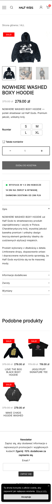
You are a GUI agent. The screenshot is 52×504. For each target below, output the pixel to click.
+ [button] (41, 150)
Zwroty (6, 282)
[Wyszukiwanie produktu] (11, 7)
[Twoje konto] (41, 7)
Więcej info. (41, 491)
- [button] (10, 150)
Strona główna (10, 25)
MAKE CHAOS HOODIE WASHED (13, 414)
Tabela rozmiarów (14, 142)
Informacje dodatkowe (14, 275)
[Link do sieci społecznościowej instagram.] (30, 433)
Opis (4, 209)
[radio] (26, 126)
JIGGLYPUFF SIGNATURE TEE (39, 370)
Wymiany (7, 290)
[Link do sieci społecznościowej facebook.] (22, 433)
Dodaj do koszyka (26, 165)
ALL (22, 25)
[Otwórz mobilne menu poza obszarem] (4, 7)
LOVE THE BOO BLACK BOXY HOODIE (13, 372)
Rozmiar (6, 129)
